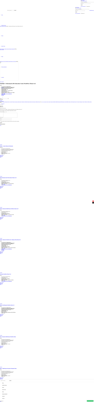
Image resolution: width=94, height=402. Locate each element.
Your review (1, 117)
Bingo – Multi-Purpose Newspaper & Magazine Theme (8, 368)
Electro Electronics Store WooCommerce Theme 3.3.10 (8, 177)
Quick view (1, 156)
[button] (1, 252)
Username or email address (84, 2)
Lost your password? (83, 6)
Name (1, 118)
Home (1, 26)
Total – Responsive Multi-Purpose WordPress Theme (8, 336)
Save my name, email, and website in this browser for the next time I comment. (10, 121)
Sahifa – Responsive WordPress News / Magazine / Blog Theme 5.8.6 (10, 239)
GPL (4, 184)
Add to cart (1, 99)
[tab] (47, 103)
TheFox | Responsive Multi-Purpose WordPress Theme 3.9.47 (9, 208)
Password (82, 3)
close (0, 401)
